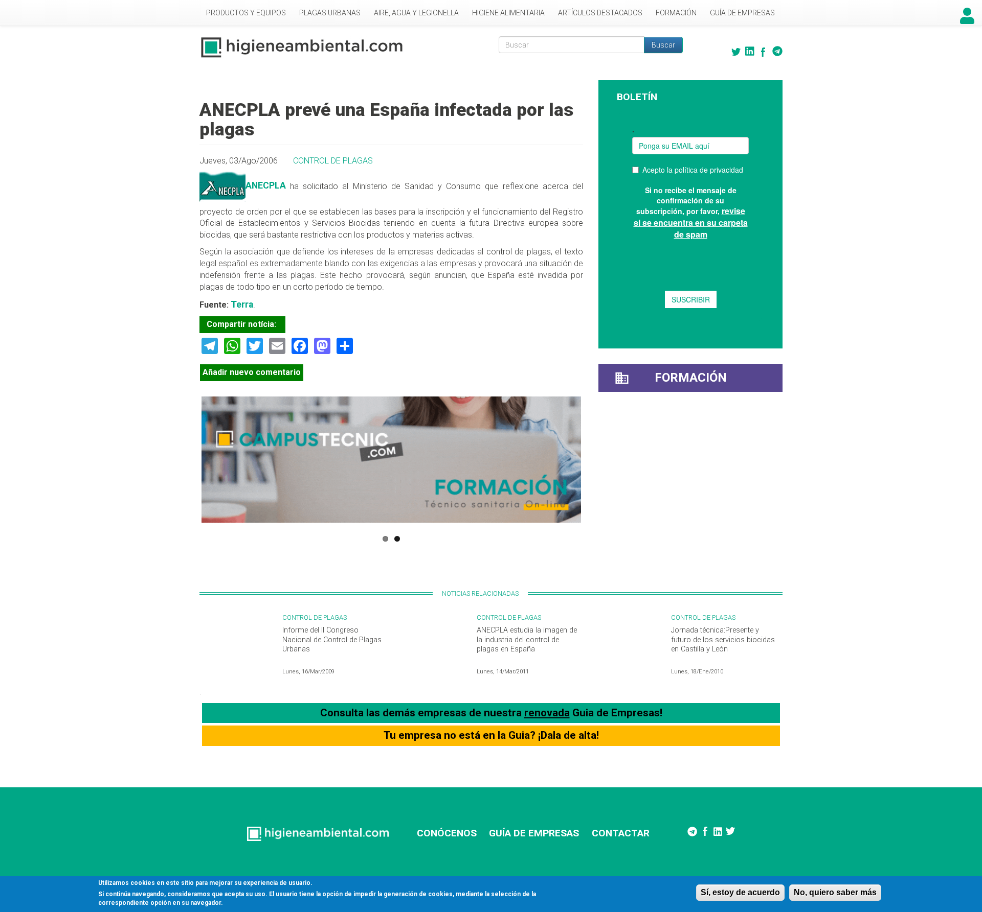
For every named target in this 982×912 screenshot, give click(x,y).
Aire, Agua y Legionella (416, 13)
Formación (676, 13)
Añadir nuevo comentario (252, 372)
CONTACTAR (621, 833)
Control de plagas (333, 161)
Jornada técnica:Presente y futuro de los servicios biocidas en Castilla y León (723, 639)
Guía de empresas (742, 13)
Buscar (663, 45)
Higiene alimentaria (508, 13)
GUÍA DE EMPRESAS (534, 833)
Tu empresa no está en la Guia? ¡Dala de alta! (491, 735)
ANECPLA (266, 185)
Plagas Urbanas (330, 13)
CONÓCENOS (447, 833)
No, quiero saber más (835, 892)
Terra (242, 304)
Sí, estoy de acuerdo (740, 892)
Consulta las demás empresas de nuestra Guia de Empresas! (491, 713)
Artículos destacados (600, 13)
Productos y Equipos (246, 13)
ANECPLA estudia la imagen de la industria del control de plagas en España (527, 639)
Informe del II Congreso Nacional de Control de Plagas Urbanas (332, 639)
